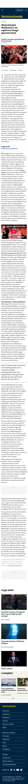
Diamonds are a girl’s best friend (11, 253)
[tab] (12, 698)
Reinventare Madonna (9, 148)
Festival (5, 721)
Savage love (6, 758)
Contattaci (6, 714)
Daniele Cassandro (7, 39)
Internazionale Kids (9, 764)
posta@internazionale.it (14, 565)
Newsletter (6, 749)
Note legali (8, 780)
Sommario (5, 717)
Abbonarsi (19, 10)
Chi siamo (5, 711)
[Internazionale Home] (9, 706)
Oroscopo (5, 736)
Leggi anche (5, 146)
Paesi (4, 743)
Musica (3, 21)
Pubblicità (5, 739)
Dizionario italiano (8, 733)
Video (4, 727)
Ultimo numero (7, 761)
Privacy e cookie (7, 724)
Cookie (13, 780)
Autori (4, 746)
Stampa (14, 70)
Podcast (5, 754)
